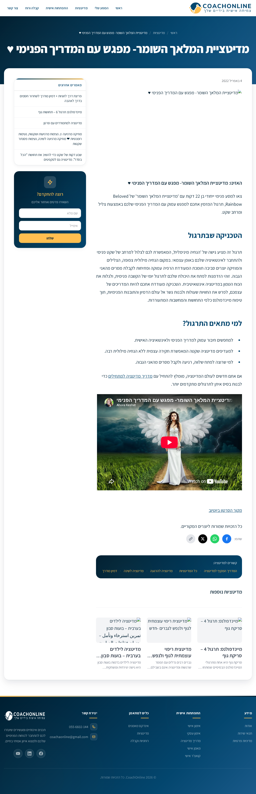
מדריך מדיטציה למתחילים (130, 376)
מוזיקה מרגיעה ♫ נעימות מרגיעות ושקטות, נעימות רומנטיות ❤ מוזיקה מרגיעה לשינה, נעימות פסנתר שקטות (50, 139)
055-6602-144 (78, 727)
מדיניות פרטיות (242, 741)
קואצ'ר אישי (192, 756)
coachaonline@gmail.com (72, 737)
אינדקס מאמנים (138, 726)
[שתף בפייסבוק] (226, 538)
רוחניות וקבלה (139, 741)
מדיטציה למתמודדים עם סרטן (63, 123)
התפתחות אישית (57, 8)
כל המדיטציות (188, 571)
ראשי (119, 8)
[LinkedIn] (29, 753)
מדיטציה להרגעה (161, 571)
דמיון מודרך (109, 571)
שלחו (50, 238)
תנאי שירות (245, 733)
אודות (248, 726)
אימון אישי (194, 726)
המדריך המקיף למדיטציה (220, 571)
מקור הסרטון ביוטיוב (225, 510)
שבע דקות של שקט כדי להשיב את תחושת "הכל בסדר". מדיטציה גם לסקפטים (51, 157)
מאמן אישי (193, 748)
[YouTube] (18, 753)
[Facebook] (41, 753)
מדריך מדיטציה (190, 741)
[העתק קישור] (190, 538)
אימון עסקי (193, 733)
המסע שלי (101, 8)
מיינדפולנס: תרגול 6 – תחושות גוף (60, 112)
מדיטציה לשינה (134, 571)
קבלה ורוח (32, 8)
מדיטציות (81, 8)
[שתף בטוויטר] (202, 538)
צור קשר (12, 8)
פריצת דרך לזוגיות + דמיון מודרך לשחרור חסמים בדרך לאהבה (51, 98)
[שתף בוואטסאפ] (214, 538)
